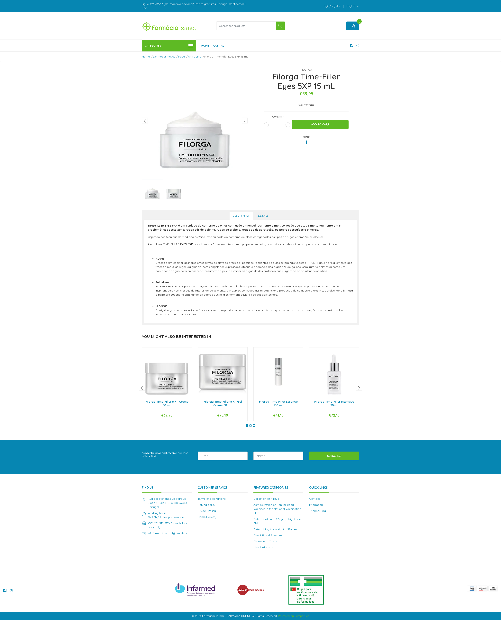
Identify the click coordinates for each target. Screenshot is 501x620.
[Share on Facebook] (306, 142)
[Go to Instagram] (357, 45)
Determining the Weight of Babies (275, 529)
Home (205, 45)
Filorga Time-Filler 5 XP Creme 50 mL (166, 403)
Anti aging (194, 56)
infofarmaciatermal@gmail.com (168, 533)
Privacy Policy (207, 511)
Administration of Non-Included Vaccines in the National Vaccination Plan (277, 509)
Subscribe (334, 456)
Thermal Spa (317, 511)
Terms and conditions (212, 498)
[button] (352, 6)
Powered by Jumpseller (293, 616)
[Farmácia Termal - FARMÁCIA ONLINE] (169, 26)
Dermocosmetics (164, 56)
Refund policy (206, 505)
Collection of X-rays (266, 498)
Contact (219, 45)
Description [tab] (241, 215)
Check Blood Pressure (267, 535)
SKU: (300, 105)
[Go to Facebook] (351, 45)
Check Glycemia (263, 547)
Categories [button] (153, 45)
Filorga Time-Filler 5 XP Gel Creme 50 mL (223, 403)
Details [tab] (263, 215)
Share (306, 137)
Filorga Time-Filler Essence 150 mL (278, 403)
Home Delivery (207, 517)
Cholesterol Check (265, 541)
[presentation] (145, 120)
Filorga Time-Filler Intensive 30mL (334, 403)
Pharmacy (316, 505)
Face (181, 56)
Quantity (278, 116)
